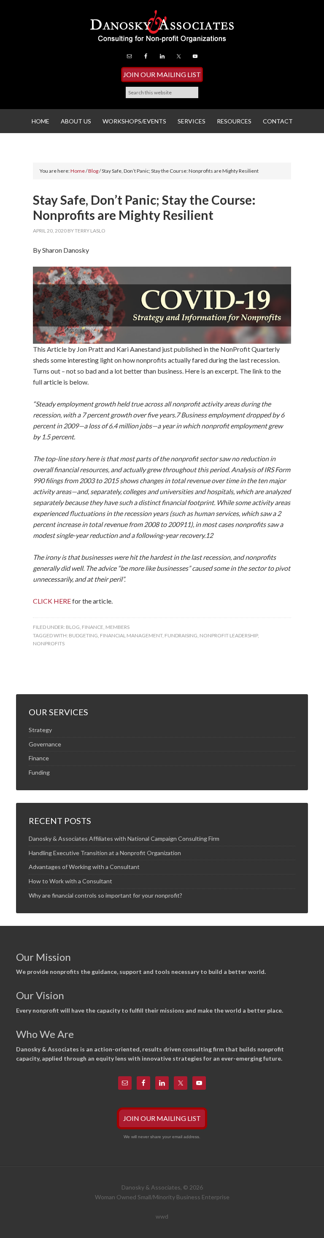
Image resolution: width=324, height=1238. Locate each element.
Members (117, 627)
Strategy (40, 729)
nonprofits (49, 643)
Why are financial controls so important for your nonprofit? (105, 895)
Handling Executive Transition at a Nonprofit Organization (105, 852)
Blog (73, 627)
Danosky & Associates (162, 29)
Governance (45, 744)
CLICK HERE (52, 601)
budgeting (83, 635)
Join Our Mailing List (162, 74)
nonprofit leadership (229, 635)
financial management (131, 635)
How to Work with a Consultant (70, 881)
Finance (92, 627)
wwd (162, 1216)
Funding (39, 772)
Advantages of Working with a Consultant (84, 866)
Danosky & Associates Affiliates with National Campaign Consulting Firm (124, 838)
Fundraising (181, 635)
